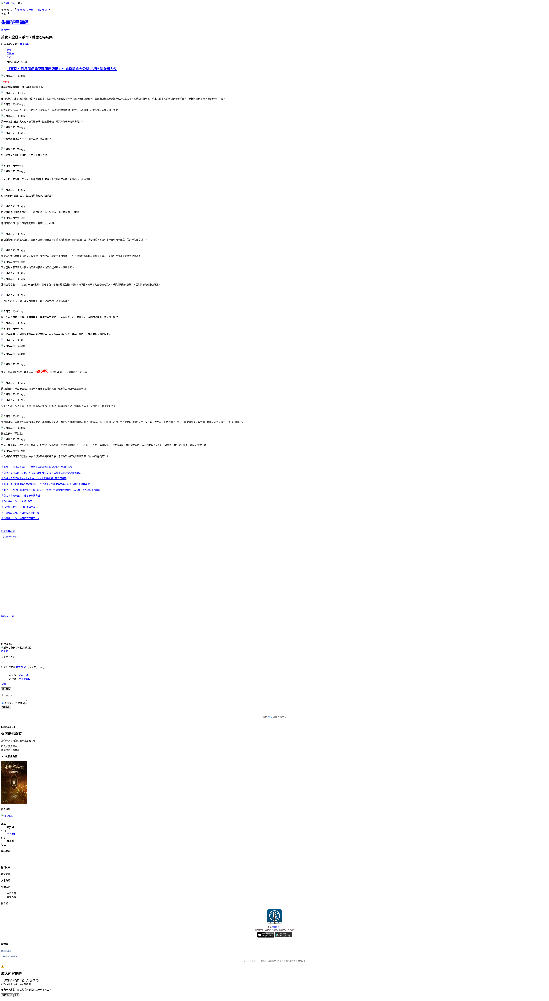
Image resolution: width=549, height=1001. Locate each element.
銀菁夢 (4, 651)
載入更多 (6, 689)
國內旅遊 (23, 675)
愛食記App (277, 927)
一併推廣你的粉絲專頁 (9, 537)
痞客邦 (19, 667)
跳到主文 (5, 30)
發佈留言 (6, 707)
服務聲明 (301, 961)
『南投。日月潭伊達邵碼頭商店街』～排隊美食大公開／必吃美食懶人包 (62, 69)
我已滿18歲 (7, 995)
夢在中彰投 (24, 679)
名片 (9, 57)
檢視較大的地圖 (7, 616)
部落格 (10, 53)
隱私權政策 (290, 961)
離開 (16, 995)
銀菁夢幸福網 (15, 22)
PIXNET (253, 961)
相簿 (9, 50)
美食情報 (24, 44)
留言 (25, 667)
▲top (3, 684)
